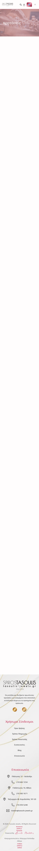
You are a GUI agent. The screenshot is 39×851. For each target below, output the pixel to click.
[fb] (14, 709)
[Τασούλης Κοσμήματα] (7, 4)
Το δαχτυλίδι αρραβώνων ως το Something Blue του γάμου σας (19, 567)
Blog (19, 750)
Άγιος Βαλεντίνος (12, 533)
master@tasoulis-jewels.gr (22, 811)
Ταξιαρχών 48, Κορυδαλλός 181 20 (22, 799)
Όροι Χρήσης (19, 728)
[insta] (24, 709)
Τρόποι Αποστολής (19, 739)
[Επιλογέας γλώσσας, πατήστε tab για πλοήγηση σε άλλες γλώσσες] (29, 4)
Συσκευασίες (19, 745)
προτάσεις (31, 104)
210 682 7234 (22, 782)
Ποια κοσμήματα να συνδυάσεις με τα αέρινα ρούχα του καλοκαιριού (18, 139)
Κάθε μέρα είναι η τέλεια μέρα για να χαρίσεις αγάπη (18, 505)
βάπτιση (9, 344)
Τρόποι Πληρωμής (19, 734)
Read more (28, 97)
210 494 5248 (22, 805)
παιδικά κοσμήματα (13, 406)
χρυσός (30, 347)
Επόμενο (18, 660)
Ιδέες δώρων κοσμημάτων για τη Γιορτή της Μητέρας (19, 201)
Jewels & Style (11, 167)
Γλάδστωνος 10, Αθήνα (22, 788)
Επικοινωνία (19, 756)
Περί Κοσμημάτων (12, 101)
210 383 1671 (22, 793)
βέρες (8, 104)
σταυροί (23, 347)
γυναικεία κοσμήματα (18, 104)
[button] (21, 4)
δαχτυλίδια (16, 474)
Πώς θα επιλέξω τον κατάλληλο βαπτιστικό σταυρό (17, 312)
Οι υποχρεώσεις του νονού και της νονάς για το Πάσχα (19, 377)
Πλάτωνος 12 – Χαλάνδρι (22, 776)
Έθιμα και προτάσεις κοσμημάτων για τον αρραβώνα (16, 76)
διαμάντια (19, 595)
